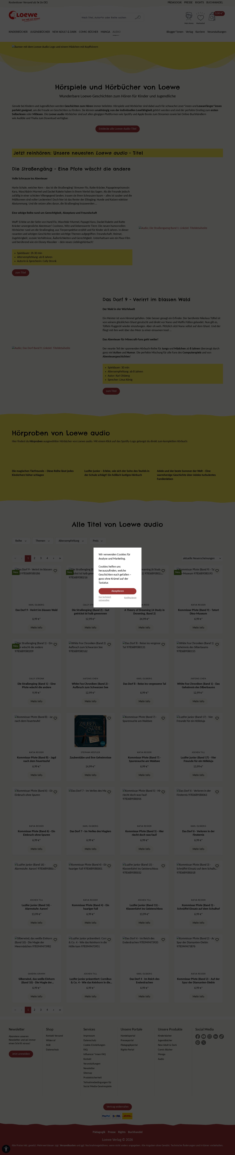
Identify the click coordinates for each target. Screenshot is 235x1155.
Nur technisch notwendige (105, 599)
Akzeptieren (117, 591)
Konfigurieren (130, 598)
